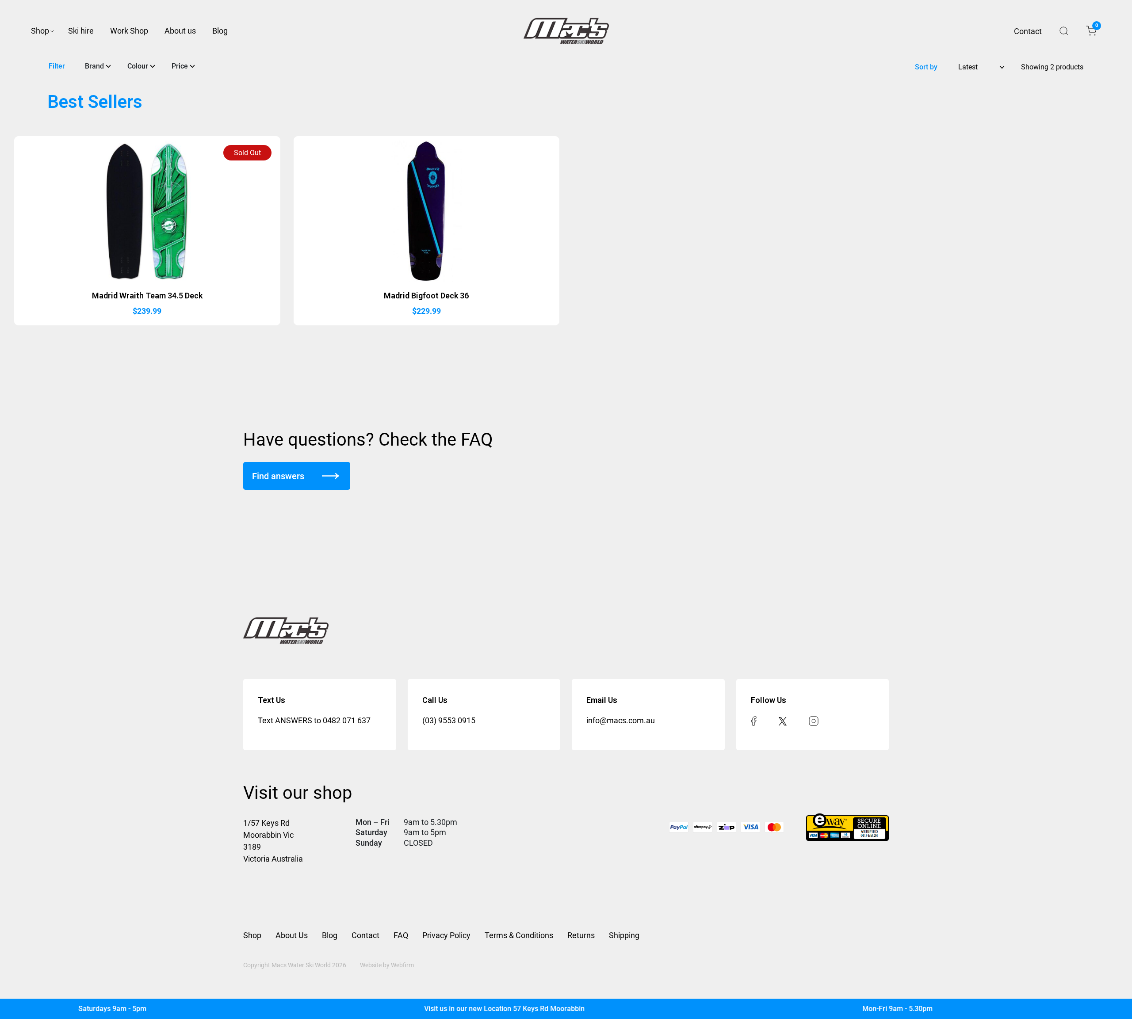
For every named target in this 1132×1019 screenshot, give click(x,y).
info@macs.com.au (620, 720)
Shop (40, 30)
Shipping (624, 935)
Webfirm (402, 965)
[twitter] (783, 720)
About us (180, 30)
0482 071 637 (347, 720)
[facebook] (754, 720)
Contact (1028, 31)
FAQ (401, 935)
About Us (291, 935)
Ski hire (81, 30)
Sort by (926, 67)
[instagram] (813, 720)
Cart (1096, 27)
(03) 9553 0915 (448, 720)
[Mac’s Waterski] (566, 31)
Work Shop (129, 30)
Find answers (278, 476)
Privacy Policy (446, 935)
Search (1063, 31)
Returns (581, 935)
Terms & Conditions (519, 935)
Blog (220, 30)
